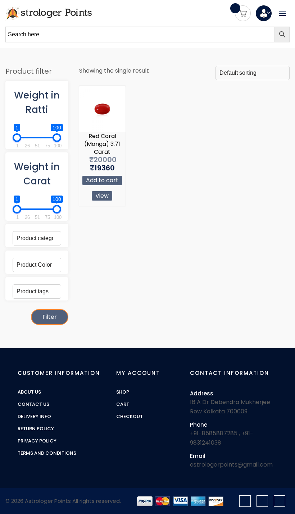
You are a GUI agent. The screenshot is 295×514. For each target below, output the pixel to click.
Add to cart (102, 180)
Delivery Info (34, 416)
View (102, 196)
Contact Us (33, 404)
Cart (122, 404)
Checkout (129, 416)
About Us (29, 392)
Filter (49, 317)
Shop (122, 392)
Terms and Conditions (47, 453)
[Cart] (243, 13)
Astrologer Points (48, 501)
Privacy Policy (37, 441)
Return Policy (36, 429)
